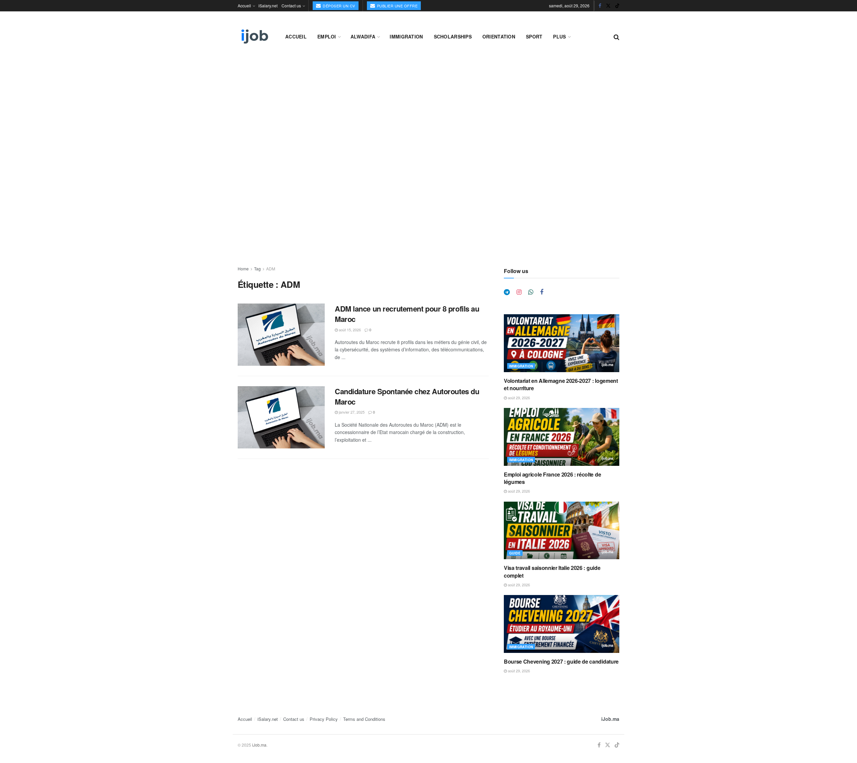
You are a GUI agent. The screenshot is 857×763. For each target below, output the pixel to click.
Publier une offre (396, 5)
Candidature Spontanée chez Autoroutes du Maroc (407, 396)
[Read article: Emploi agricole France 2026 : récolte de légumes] (561, 437)
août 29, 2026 (518, 397)
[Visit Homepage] (254, 36)
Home (243, 268)
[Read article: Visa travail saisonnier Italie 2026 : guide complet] (561, 531)
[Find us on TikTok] (617, 5)
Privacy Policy (324, 719)
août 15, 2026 (349, 329)
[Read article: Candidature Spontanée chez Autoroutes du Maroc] (281, 417)
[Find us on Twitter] (608, 5)
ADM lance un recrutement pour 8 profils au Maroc (407, 313)
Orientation (498, 36)
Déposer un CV (338, 5)
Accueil (244, 5)
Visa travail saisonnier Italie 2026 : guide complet (552, 571)
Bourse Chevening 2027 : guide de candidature (561, 661)
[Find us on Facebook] (600, 5)
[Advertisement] (428, 108)
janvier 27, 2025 (351, 412)
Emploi (326, 36)
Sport (534, 36)
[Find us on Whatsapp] (530, 292)
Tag (257, 268)
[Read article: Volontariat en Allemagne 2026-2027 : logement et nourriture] (561, 343)
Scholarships (453, 36)
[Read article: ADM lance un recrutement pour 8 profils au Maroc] (281, 335)
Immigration (406, 36)
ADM (270, 268)
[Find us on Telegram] (507, 292)
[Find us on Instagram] (519, 292)
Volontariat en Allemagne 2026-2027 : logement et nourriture (561, 384)
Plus (559, 36)
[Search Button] (616, 36)
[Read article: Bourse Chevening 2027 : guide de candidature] (561, 624)
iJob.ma (610, 718)
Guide (515, 553)
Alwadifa (362, 36)
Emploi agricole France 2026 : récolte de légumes (552, 478)
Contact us (291, 5)
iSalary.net (268, 5)
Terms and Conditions (364, 719)
